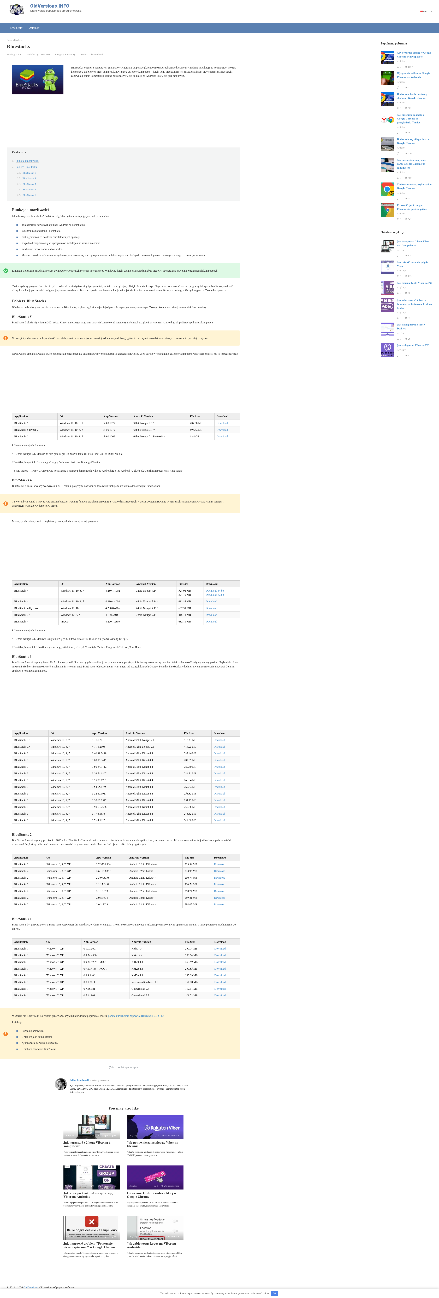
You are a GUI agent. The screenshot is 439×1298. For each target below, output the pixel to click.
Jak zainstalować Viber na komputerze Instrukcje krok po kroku (414, 304)
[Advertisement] (126, 122)
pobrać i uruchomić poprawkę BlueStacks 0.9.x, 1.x (136, 1015)
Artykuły (34, 28)
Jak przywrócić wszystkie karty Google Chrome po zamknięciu (411, 163)
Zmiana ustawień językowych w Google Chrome (414, 186)
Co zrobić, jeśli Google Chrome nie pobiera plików (412, 207)
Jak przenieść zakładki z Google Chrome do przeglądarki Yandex (410, 118)
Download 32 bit (215, 594)
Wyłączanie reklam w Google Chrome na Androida (413, 75)
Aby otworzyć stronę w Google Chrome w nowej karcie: (414, 54)
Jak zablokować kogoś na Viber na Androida (151, 1245)
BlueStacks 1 (29, 195)
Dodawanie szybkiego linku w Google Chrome (413, 141)
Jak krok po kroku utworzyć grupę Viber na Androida (88, 1195)
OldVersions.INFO (49, 6)
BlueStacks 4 (29, 178)
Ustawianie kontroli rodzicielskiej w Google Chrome (151, 1195)
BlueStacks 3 (29, 184)
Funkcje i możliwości (27, 160)
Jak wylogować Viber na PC (413, 345)
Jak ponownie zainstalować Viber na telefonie (152, 1144)
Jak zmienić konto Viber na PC (414, 283)
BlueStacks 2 (29, 189)
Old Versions (30, 1287)
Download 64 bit (215, 590)
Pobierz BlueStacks (26, 167)
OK (274, 1293)
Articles (401, 61)
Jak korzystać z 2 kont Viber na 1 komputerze (87, 1144)
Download (222, 423)
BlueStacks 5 (29, 172)
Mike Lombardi (79, 1080)
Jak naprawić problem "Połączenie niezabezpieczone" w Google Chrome (89, 1245)
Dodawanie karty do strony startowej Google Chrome (412, 96)
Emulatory (16, 28)
